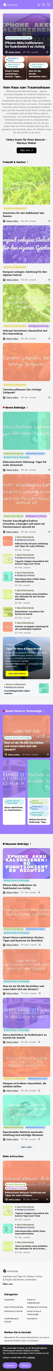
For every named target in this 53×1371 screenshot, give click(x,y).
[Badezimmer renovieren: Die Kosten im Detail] (8, 612)
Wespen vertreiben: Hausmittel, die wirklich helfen (24, 1085)
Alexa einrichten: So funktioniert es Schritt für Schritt (13, 808)
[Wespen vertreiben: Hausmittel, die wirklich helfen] (26, 1061)
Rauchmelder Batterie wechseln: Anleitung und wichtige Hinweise (23, 1134)
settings (31, 1357)
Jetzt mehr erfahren (17, 674)
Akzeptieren (10, 1365)
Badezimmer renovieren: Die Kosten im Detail (29, 612)
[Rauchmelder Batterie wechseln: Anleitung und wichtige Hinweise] (26, 1110)
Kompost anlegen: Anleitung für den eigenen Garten (25, 273)
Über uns (8, 1284)
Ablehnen (25, 1365)
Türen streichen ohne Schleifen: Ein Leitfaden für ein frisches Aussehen (31, 596)
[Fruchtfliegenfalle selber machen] (44, 688)
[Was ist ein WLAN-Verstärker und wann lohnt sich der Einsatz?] (26, 964)
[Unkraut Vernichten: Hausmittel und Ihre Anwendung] (26, 303)
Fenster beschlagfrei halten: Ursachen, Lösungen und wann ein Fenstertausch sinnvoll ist (24, 523)
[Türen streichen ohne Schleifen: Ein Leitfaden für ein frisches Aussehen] (8, 594)
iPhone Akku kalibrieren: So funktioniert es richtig (25, 45)
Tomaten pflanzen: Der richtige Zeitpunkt (22, 391)
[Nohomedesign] (10, 4)
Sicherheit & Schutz (13, 1311)
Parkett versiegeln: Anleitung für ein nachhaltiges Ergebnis (32, 627)
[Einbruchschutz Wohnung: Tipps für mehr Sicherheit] (26, 431)
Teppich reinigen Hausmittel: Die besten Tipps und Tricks (31, 562)
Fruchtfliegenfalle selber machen (17, 692)
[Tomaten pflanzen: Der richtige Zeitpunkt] (26, 362)
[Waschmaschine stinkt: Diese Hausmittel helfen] (8, 576)
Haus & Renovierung (13, 1307)
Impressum (32, 1318)
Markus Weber (14, 52)
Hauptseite (9, 1299)
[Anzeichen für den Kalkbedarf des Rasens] (26, 186)
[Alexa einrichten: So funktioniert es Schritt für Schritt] (14, 779)
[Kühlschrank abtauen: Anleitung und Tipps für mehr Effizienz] (8, 541)
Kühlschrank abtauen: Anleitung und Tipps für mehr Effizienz (31, 544)
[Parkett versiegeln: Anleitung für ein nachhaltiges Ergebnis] (8, 627)
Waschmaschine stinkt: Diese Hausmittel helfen (30, 580)
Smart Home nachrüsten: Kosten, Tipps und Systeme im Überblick (14, 74)
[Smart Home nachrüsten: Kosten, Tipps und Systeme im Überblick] (26, 912)
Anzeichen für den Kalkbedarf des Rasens (23, 214)
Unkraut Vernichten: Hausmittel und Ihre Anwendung (25, 332)
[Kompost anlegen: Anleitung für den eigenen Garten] (26, 244)
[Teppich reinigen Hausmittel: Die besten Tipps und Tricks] (8, 559)
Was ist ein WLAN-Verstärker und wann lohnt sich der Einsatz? (37, 74)
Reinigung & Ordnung (37, 1307)
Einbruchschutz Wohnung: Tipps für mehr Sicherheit (24, 463)
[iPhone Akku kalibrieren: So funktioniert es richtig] (26, 34)
